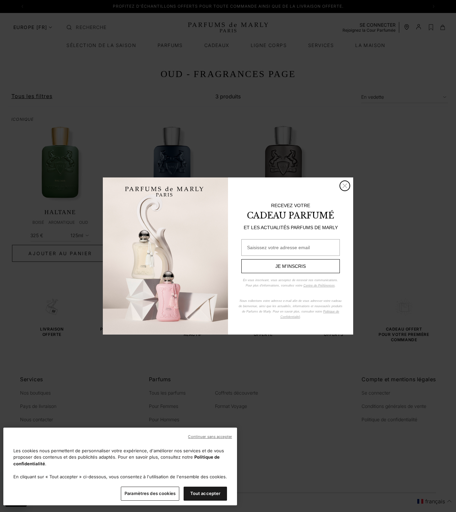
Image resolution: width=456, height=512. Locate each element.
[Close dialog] (345, 186)
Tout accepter (205, 493)
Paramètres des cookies (150, 493)
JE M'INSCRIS (290, 266)
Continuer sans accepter (210, 436)
